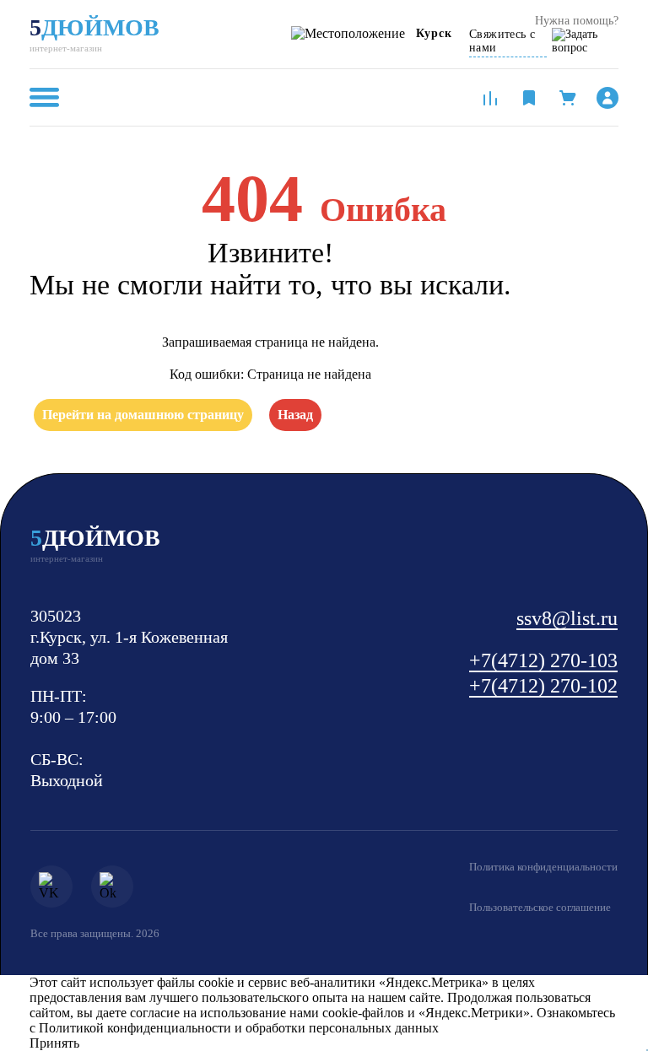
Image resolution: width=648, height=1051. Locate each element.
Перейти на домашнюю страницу (143, 414)
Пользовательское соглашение (540, 907)
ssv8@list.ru (567, 618)
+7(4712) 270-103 (543, 660)
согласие (155, 1012)
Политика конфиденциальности (543, 866)
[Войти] (607, 98)
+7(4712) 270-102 (543, 686)
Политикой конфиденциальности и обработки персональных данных (239, 1028)
